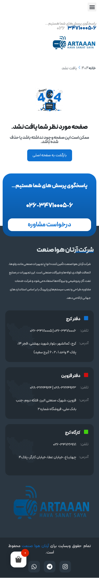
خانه (92, 68)
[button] (92, 7)
